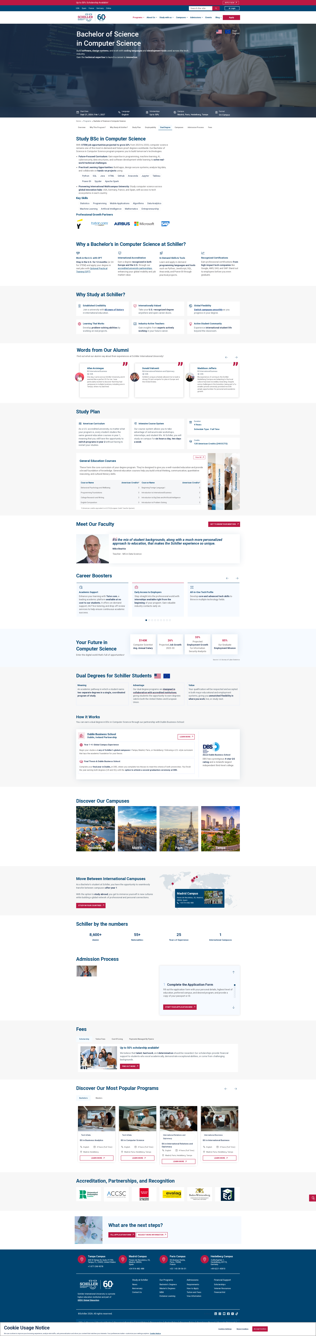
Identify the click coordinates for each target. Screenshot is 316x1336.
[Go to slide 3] (152, 620)
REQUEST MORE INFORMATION (150, 1235)
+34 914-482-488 (187, 903)
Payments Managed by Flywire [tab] (141, 1039)
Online (108, 8)
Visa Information (194, 1296)
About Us (151, 17)
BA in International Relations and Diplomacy (177, 1145)
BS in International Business (216, 1140)
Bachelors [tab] (83, 1098)
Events (208, 17)
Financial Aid (219, 1292)
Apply (231, 17)
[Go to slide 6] (161, 620)
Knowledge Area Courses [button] (219, 481)
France (91, 8)
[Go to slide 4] (155, 620)
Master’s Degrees (167, 1288)
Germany (100, 8)
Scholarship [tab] (84, 1039)
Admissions (195, 17)
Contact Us (137, 1292)
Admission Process (196, 127)
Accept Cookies (260, 1329)
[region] (158, 1329)
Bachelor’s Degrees (168, 1284)
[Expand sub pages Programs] (240, 16)
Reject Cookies (242, 1329)
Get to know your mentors (223, 524)
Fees (210, 127)
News (134, 1284)
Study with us (165, 17)
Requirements (193, 1284)
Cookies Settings (225, 1329)
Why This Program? (98, 127)
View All (198, 457)
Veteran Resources (222, 1288)
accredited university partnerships (135, 268)
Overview (81, 127)
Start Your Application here (178, 1007)
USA (77, 8)
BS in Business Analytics (91, 1140)
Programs (137, 17)
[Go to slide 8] (167, 620)
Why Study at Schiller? (119, 127)
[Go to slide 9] (170, 620)
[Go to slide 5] (158, 620)
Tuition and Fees (194, 1292)
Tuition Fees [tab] (100, 1039)
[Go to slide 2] (149, 620)
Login (233, 8)
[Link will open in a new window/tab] (215, 1313)
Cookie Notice (155, 1333)
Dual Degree (165, 127)
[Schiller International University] (92, 17)
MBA (161, 1292)
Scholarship (92, 2)
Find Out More (128, 1066)
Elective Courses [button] (236, 481)
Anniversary (137, 1288)
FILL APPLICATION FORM (120, 1235)
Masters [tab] (99, 1098)
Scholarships (220, 1284)
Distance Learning (167, 1296)
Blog (218, 17)
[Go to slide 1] (146, 620)
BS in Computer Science (132, 1140)
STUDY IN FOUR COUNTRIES (89, 905)
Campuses (181, 17)
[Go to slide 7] (164, 620)
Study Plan (136, 127)
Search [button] (216, 8)
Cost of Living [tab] (117, 1039)
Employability (150, 127)
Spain (84, 8)
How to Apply (193, 1288)
